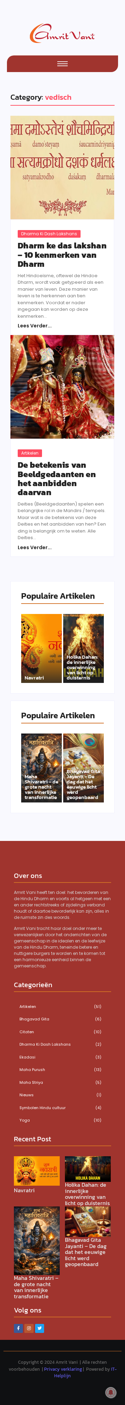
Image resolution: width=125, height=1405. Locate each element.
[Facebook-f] (18, 1328)
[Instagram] (28, 1328)
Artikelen (30, 453)
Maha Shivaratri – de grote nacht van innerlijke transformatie (41, 787)
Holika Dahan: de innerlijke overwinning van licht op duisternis (82, 667)
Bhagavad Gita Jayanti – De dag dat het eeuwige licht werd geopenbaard (83, 784)
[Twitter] (39, 1328)
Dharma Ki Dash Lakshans (49, 234)
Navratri (34, 677)
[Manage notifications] (110, 1392)
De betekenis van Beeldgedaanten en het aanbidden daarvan (57, 478)
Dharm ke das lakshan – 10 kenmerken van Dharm (62, 255)
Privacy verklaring (63, 1369)
